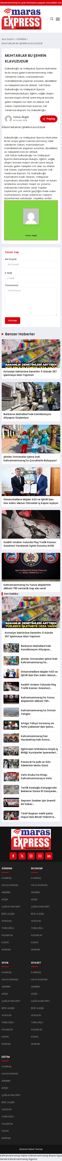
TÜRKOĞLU (8, 928)
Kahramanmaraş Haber (14, 1155)
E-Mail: (8, 273)
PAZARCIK (7, 935)
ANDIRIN (6, 892)
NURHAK (6, 949)
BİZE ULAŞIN (8, 913)
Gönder (12, 320)
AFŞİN (5, 899)
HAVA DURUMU (10, 885)
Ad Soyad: (11, 259)
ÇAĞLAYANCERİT (11, 906)
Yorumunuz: (12, 285)
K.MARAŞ (6, 878)
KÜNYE (5, 942)
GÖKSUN (6, 921)
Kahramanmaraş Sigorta (22, 1159)
